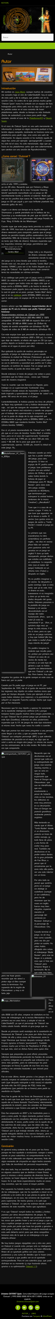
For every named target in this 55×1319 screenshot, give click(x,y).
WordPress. (47, 1316)
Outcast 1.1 (31, 1266)
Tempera (36, 1316)
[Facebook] (17, 1307)
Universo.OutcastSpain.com (28, 1301)
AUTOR (25, 1313)
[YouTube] (24, 1307)
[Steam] (30, 1307)
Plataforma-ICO (36, 118)
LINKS (33, 1313)
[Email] (37, 1307)
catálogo (17, 295)
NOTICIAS (5, 3)
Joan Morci (20, 92)
